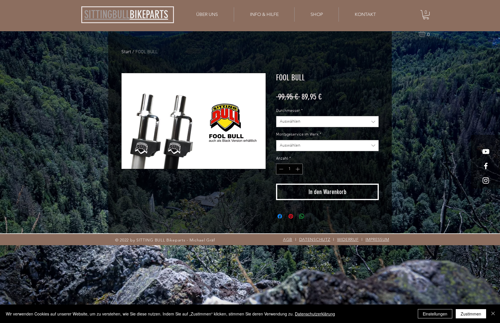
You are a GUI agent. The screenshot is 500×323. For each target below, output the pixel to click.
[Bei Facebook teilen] (279, 216)
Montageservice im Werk (298, 134)
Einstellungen (435, 314)
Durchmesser (289, 110)
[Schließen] (493, 313)
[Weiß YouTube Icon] (485, 151)
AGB (287, 239)
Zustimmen (471, 314)
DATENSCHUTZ (314, 239)
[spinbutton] (289, 169)
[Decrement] (280, 169)
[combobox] (327, 121)
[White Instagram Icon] (485, 180)
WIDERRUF (348, 239)
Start (126, 52)
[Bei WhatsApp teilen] (301, 216)
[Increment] (298, 169)
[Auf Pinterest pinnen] (290, 216)
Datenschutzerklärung (315, 314)
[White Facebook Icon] (485, 166)
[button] (264, 14)
